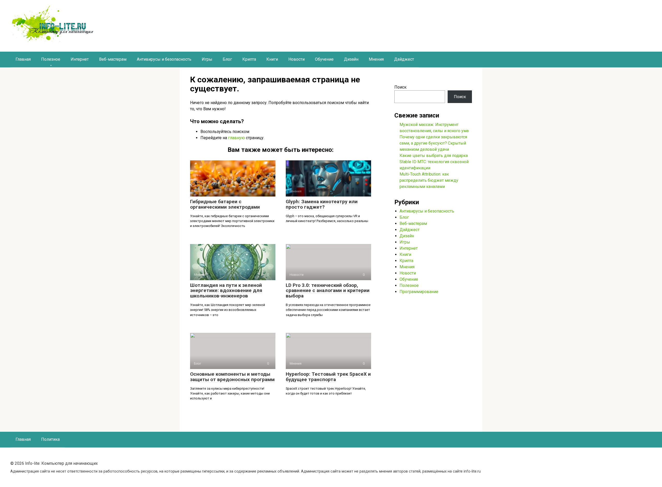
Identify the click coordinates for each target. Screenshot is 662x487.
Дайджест (404, 59)
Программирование (419, 291)
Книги (272, 59)
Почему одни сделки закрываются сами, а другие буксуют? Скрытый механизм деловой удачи (433, 143)
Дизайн (351, 59)
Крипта (249, 59)
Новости (296, 59)
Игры (207, 59)
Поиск (400, 87)
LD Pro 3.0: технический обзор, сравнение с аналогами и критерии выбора (328, 290)
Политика (50, 439)
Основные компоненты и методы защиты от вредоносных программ (232, 376)
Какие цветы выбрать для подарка (434, 155)
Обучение (324, 59)
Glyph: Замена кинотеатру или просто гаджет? (322, 204)
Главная (23, 59)
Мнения (376, 59)
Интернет (80, 59)
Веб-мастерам (112, 59)
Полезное (50, 59)
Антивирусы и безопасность (164, 59)
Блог (227, 59)
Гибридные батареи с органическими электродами (225, 204)
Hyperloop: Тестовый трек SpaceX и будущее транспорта (328, 376)
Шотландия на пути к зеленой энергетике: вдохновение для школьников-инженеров (226, 290)
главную (236, 137)
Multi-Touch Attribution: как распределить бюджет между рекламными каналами (429, 180)
